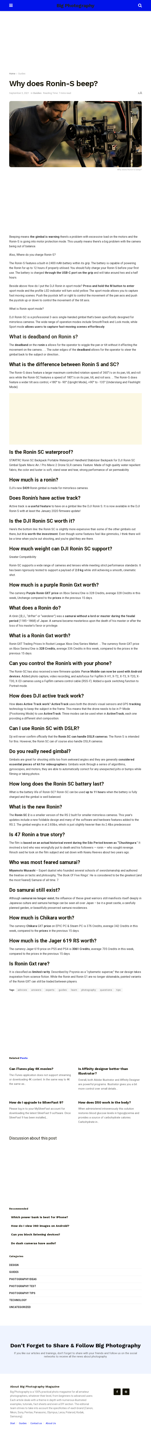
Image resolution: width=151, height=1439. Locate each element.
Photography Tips (22, 1293)
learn (74, 990)
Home (12, 73)
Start (12, 1423)
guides (63, 990)
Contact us (36, 1423)
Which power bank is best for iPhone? (39, 1217)
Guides (21, 73)
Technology (18, 1300)
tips (118, 990)
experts (50, 990)
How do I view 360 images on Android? (40, 1226)
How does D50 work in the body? (104, 1102)
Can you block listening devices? (35, 1234)
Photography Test (22, 1286)
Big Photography (75, 5)
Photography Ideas (23, 1279)
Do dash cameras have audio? (33, 1243)
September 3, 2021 (19, 93)
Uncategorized (20, 1307)
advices (22, 990)
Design (14, 1265)
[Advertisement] (75, 42)
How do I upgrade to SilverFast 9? (36, 1102)
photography (88, 990)
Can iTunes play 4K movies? (31, 1069)
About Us (51, 1423)
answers (36, 990)
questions (106, 990)
